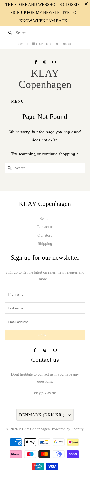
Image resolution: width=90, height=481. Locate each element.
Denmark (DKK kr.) (42, 415)
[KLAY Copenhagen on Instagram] (45, 62)
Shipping (45, 243)
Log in (22, 44)
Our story (45, 235)
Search (45, 218)
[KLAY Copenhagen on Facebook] (36, 62)
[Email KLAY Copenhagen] (54, 62)
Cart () (43, 44)
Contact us (45, 227)
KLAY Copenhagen (34, 429)
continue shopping (59, 153)
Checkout (64, 44)
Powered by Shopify (68, 429)
